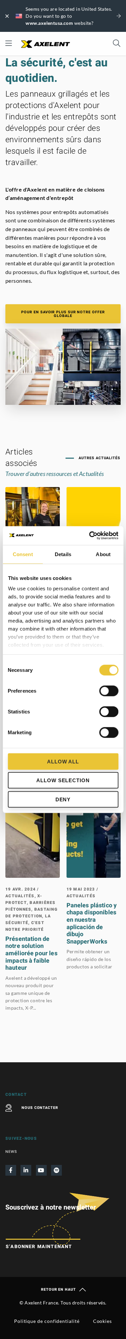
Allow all (63, 761)
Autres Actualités (98, 458)
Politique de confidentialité (47, 1321)
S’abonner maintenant (39, 1246)
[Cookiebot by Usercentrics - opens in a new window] (89, 535)
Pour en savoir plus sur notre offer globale (62, 314)
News (11, 1152)
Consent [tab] (23, 554)
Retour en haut (58, 1289)
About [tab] (103, 554)
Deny (63, 799)
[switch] (108, 690)
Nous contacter (40, 1108)
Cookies (102, 1321)
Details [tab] (63, 554)
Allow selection (63, 780)
